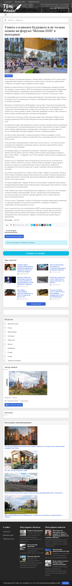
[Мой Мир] (50, 225)
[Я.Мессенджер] (32, 225)
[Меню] (5, 14)
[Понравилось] (6, 225)
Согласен (65, 583)
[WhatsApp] (47, 225)
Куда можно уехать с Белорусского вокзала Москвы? (61, 562)
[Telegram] (40, 225)
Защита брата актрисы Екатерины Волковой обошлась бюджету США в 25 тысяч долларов (25, 268)
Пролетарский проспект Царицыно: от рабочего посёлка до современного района (33, 516)
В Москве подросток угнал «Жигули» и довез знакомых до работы (57, 280)
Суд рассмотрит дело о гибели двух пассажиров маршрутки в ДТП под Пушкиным (57, 293)
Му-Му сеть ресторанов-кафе (16, 470)
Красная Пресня (33, 556)
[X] (42, 225)
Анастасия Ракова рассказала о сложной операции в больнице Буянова (58, 267)
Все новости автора (14, 405)
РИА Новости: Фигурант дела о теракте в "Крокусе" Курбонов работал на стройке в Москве (57, 534)
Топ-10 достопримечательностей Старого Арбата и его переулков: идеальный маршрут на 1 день (34, 447)
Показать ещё (36, 304)
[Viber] (45, 225)
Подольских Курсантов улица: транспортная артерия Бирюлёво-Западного (34, 493)
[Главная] (5, 20)
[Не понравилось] (11, 225)
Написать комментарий (14, 236)
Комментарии (11, 230)
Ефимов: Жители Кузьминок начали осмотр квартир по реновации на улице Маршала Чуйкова (25, 281)
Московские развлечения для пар (61, 550)
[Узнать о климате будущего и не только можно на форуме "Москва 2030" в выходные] (36, 55)
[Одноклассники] (37, 225)
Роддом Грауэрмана (35, 531)
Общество (8, 76)
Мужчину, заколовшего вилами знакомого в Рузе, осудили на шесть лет (25, 293)
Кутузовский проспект (32, 545)
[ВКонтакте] (34, 225)
